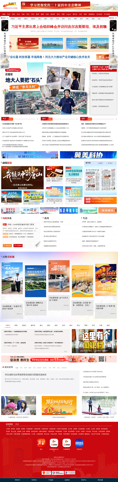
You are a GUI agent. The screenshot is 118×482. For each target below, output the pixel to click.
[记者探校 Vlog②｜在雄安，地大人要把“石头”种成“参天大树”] (45, 88)
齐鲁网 (60, 434)
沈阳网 (75, 429)
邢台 (69, 18)
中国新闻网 (29, 429)
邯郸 (75, 18)
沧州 (57, 18)
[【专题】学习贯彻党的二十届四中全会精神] (27, 43)
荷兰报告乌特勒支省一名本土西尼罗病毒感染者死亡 (96, 136)
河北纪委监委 (77, 464)
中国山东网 (53, 434)
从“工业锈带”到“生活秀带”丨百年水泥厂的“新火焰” (16, 136)
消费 (63, 14)
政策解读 (91, 14)
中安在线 (88, 431)
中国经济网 (37, 429)
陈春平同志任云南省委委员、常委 (53, 222)
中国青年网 (44, 429)
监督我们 (67, 480)
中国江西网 (17, 434)
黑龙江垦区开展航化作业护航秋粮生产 (103, 99)
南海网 (19, 431)
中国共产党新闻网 (62, 429)
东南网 (98, 429)
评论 (32, 14)
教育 (37, 14)
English (68, 14)
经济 (27, 14)
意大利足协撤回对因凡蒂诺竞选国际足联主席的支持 (96, 132)
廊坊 (45, 18)
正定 (99, 18)
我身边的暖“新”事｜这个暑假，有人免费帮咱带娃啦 (97, 387)
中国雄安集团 (105, 434)
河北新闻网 (74, 434)
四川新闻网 (71, 431)
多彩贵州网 (34, 431)
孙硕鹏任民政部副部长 (50, 246)
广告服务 (50, 480)
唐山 (39, 18)
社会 (18, 14)
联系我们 (34, 480)
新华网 (13, 429)
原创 (13, 14)
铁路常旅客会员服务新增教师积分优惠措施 (54, 132)
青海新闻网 (58, 431)
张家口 (26, 18)
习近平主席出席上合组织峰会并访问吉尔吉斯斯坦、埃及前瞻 (59, 27)
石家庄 (13, 18)
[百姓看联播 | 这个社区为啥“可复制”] (37, 281)
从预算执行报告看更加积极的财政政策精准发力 (55, 124)
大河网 (88, 429)
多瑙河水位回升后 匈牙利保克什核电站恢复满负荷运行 (96, 140)
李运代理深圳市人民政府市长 (52, 231)
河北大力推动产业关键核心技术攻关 (12, 128)
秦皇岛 (33, 18)
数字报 (88, 163)
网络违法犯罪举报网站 (42, 464)
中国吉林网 (101, 431)
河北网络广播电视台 (84, 434)
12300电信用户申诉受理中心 (31, 464)
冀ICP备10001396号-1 (47, 461)
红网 (23, 431)
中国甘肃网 (66, 434)
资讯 (58, 14)
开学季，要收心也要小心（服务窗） (92, 222)
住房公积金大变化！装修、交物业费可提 (93, 246)
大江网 (33, 434)
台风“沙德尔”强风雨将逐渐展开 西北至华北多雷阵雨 (57, 144)
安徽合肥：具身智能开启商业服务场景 (103, 93)
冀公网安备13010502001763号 (87, 464)
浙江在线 (13, 431)
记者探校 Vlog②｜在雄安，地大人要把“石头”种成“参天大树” (103, 68)
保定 (51, 18)
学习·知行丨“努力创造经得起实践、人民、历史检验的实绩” (70, 31)
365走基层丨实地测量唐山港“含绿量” (102, 86)
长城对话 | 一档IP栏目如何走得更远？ (102, 80)
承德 (19, 18)
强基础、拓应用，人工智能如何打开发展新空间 (55, 136)
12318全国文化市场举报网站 (68, 464)
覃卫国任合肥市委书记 (50, 236)
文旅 (47, 14)
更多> (66, 351)
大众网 (93, 429)
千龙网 (65, 431)
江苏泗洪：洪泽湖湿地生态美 (100, 106)
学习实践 (107, 14)
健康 (42, 14)
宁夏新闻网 (51, 431)
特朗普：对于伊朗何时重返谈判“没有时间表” (94, 128)
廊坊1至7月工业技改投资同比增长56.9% (13, 132)
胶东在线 (46, 434)
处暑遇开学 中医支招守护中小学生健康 (93, 236)
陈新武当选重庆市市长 (50, 241)
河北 (8, 14)
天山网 (78, 431)
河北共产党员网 (95, 434)
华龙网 (8, 431)
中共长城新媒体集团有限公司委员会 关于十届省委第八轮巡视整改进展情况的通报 (15, 145)
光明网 (23, 429)
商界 (85, 14)
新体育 (53, 14)
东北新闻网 (81, 429)
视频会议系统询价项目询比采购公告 (101, 201)
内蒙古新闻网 (43, 431)
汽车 (80, 14)
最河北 (75, 14)
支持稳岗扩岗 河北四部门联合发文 (93, 371)
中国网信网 (52, 429)
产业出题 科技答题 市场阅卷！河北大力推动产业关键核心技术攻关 (48, 57)
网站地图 (100, 480)
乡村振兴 (64, 367)
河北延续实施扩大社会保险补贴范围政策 (94, 376)
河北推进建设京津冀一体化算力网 (12, 124)
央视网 (18, 429)
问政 (23, 14)
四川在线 (94, 431)
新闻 (3, 14)
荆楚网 (28, 431)
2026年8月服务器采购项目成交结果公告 (102, 199)
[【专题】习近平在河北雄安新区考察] (52, 43)
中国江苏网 (9, 434)
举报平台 (83, 480)
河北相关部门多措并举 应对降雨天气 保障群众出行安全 (18, 140)
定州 (81, 18)
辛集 (87, 18)
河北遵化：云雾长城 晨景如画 (100, 73)
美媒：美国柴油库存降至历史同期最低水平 (93, 124)
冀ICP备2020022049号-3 (57, 461)
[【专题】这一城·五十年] (100, 43)
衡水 (63, 18)
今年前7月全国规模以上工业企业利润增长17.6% (55, 128)
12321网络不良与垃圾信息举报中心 (54, 464)
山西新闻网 (39, 434)
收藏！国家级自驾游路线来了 (90, 241)
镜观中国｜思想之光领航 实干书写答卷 (42, 31)
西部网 (108, 431)
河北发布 (99, 14)
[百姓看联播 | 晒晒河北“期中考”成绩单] (14, 278)
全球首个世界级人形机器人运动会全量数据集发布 (56, 140)
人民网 (8, 429)
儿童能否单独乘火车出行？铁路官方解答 (93, 231)
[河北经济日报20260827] (92, 179)
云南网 (83, 431)
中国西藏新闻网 (25, 434)
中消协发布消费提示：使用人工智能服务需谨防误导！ (97, 226)
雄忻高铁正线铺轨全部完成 (91, 382)
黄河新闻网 (104, 429)
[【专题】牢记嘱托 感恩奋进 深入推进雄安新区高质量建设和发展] (76, 43)
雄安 (93, 18)
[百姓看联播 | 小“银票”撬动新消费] (84, 281)
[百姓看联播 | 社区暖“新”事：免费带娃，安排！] (61, 276)
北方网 (70, 429)
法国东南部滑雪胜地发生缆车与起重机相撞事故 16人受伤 (97, 144)
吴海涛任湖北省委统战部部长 (52, 226)
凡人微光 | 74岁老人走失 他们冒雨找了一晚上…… (97, 392)
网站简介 (17, 480)
